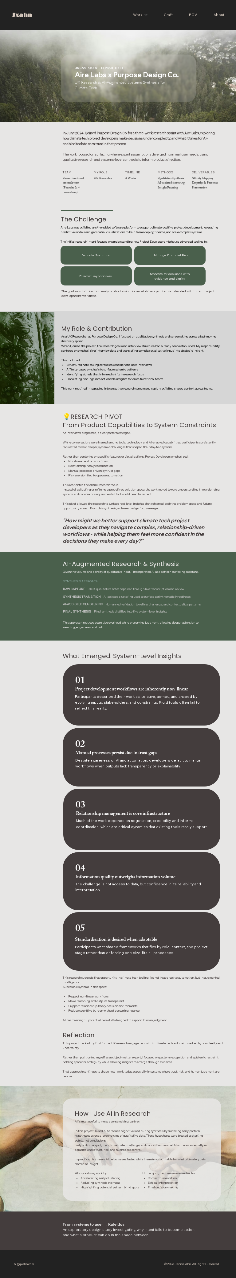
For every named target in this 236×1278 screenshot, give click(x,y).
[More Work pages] (146, 14)
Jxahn (21, 14)
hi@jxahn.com (24, 1264)
